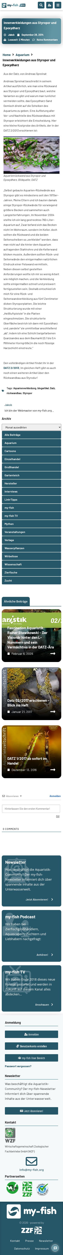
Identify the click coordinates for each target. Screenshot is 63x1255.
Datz (52, 388)
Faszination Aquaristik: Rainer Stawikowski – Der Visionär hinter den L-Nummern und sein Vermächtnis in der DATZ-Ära (30, 637)
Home (7, 55)
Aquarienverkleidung (24, 388)
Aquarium (22, 55)
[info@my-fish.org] (31, 1161)
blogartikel (43, 388)
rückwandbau (14, 393)
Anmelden (55, 796)
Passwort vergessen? (18, 1066)
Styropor (27, 393)
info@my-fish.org (31, 1170)
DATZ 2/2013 (11, 367)
